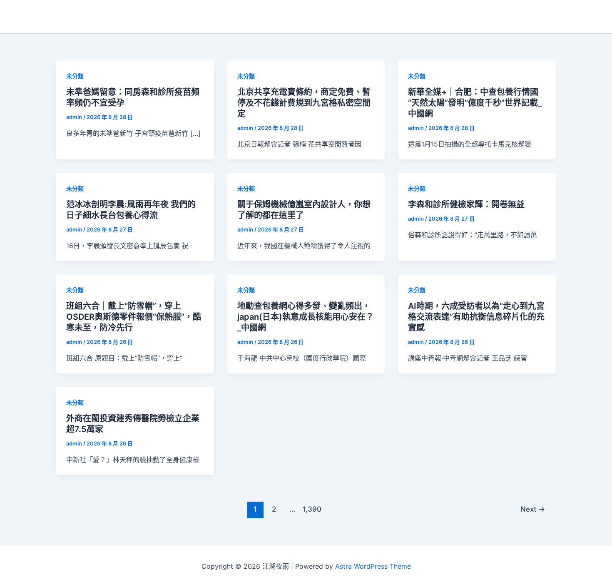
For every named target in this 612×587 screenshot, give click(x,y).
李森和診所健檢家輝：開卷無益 (466, 204)
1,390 (311, 509)
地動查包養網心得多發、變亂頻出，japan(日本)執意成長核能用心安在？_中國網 (305, 317)
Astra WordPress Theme (373, 566)
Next (532, 509)
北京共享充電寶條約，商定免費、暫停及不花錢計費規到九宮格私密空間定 (304, 103)
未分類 (75, 76)
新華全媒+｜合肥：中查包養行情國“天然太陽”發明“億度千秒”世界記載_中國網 (475, 103)
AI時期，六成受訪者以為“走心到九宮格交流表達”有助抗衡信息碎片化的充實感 (476, 317)
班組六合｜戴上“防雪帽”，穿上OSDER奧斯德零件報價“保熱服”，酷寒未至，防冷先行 (133, 317)
